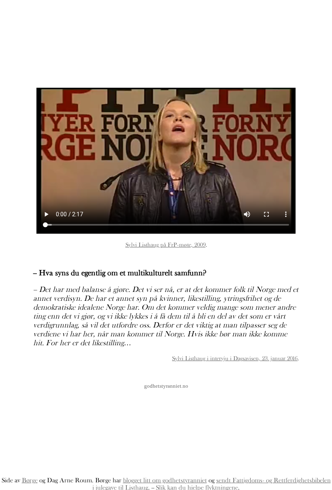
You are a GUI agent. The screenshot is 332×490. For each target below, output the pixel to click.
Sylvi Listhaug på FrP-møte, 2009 (166, 244)
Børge (30, 480)
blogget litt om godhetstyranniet (165, 480)
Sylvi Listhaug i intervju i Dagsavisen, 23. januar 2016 (235, 358)
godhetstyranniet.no (166, 386)
